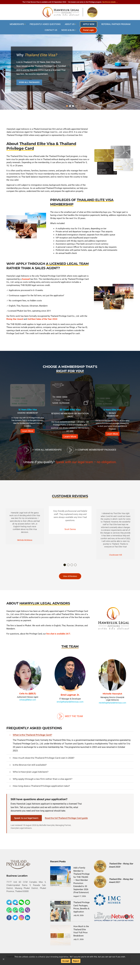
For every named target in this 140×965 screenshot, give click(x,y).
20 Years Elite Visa (70, 409)
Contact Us (51, 30)
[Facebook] (9, 920)
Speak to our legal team (26, 820)
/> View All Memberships (46, 452)
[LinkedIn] (27, 920)
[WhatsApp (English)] (9, 912)
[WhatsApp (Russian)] (21, 912)
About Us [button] (70, 24)
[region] (70, 72)
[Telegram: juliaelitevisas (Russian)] (15, 904)
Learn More (27, 431)
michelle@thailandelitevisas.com (112, 705)
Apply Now (88, 24)
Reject (76, 961)
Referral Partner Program (115, 24)
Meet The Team (73, 718)
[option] (28, 409)
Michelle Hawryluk (112, 696)
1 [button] (64, 567)
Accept (65, 961)
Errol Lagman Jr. (70, 697)
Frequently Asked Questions (45, 24)
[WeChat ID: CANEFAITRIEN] (21, 904)
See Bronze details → (110, 2)
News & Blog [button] (68, 30)
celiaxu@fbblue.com (27, 702)
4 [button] (75, 567)
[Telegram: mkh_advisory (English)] (9, 904)
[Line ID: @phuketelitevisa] (27, 904)
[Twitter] (15, 920)
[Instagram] (21, 920)
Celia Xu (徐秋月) (27, 696)
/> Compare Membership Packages (95, 452)
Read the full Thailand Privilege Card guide (66, 820)
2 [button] (68, 567)
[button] (4, 71)
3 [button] (72, 567)
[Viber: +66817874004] (27, 912)
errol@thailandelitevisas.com (70, 704)
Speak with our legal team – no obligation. (86, 464)
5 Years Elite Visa (112, 409)
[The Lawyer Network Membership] (114, 919)
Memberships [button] (17, 24)
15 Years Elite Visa (27, 409)
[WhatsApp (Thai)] (15, 912)
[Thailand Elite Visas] (70, 12)
